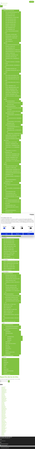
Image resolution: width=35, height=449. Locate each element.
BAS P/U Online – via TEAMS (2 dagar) (9, 266)
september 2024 (4, 400)
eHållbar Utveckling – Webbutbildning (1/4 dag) (12, 135)
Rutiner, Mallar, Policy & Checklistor (11, 343)
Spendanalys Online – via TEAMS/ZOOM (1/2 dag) (14, 133)
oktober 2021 (4, 416)
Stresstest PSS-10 (8, 348)
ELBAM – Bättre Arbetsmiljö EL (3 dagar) (12, 165)
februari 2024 (4, 406)
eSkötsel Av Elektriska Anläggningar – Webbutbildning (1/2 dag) (10, 180)
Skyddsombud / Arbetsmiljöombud (9, 10)
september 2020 (4, 422)
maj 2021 (3, 419)
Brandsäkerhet (6, 198)
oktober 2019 (4, 425)
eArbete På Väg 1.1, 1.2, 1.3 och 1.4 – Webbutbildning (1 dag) (11, 151)
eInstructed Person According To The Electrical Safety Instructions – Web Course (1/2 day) (12, 296)
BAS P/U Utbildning (5, 259)
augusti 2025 (4, 392)
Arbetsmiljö (5, 42)
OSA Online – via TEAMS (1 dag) (10, 53)
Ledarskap (5, 99)
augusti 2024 (4, 401)
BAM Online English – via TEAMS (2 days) (11, 36)
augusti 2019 (4, 426)
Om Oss (5, 367)
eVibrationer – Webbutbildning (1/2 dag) (11, 94)
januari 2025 (3, 397)
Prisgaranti (5, 372)
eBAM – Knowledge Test (7, 307)
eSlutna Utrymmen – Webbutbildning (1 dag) (12, 92)
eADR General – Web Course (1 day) (11, 275)
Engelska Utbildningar (5, 271)
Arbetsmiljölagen (8, 331)
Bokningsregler (6, 362)
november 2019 (4, 424)
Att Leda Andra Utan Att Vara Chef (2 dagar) (13, 102)
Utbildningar (4, 8)
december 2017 (4, 430)
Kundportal (31, 1)
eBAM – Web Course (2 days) (8, 305)
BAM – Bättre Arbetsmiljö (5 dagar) (11, 22)
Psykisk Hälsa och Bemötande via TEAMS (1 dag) (13, 138)
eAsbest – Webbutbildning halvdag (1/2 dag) (12, 87)
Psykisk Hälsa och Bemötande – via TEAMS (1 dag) (13, 196)
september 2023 (4, 409)
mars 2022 (3, 414)
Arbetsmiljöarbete (6, 329)
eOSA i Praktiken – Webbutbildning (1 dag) (12, 54)
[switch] (13, 228)
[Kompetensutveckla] (3, 4)
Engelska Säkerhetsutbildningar (8, 273)
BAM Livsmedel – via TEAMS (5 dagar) (11, 34)
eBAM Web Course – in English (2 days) (11, 37)
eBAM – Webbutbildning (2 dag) (10, 27)
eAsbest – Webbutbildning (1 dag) (11, 85)
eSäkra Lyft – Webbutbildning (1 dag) (11, 235)
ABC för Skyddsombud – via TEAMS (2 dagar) (12, 17)
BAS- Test (7, 350)
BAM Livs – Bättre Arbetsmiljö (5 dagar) (10, 244)
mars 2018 (3, 429)
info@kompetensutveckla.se (4, 443)
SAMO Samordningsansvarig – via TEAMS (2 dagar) (13, 51)
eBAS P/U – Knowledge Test (8, 312)
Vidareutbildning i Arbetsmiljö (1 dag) (11, 68)
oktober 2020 (4, 421)
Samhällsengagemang (7, 374)
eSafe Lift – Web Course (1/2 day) (10, 280)
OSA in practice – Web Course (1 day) (11, 56)
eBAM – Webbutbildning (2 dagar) (9, 254)
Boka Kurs (5, 360)
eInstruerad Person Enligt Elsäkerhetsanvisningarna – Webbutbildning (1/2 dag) (13, 173)
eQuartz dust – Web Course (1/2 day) (11, 287)
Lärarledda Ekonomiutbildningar (10, 124)
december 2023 (4, 408)
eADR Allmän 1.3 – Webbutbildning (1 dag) (12, 143)
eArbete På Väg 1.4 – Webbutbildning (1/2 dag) (12, 153)
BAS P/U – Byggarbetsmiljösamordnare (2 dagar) (11, 263)
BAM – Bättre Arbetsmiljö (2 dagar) (9, 239)
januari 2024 (3, 407)
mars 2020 (3, 423)
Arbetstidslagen (8, 341)
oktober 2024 (4, 399)
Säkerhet (5, 73)
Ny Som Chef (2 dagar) (10, 104)
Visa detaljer (30, 231)
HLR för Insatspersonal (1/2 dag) (10, 191)
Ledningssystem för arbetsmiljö (8, 355)
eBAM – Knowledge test (9, 41)
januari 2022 (3, 415)
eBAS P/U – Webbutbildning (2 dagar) (9, 268)
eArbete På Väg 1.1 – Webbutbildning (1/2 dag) (12, 145)
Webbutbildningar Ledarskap (10, 112)
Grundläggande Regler (10, 336)
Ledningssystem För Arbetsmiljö (8, 370)
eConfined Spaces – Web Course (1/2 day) (12, 288)
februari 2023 (4, 410)
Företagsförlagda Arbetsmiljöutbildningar (12, 328)
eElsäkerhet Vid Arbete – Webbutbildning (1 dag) (13, 169)
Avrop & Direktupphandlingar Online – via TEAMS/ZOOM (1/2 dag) (13, 127)
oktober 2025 (4, 391)
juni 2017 (3, 433)
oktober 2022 (4, 412)
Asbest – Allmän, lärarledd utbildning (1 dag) (12, 75)
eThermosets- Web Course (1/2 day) (11, 285)
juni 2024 (3, 403)
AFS (6, 334)
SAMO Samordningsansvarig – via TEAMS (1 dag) (13, 49)
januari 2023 (3, 411)
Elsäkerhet (5, 164)
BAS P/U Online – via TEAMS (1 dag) (9, 264)
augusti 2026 (4, 386)
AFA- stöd (5, 358)
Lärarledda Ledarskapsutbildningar (11, 106)
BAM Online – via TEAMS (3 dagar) (11, 25)
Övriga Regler (9, 338)
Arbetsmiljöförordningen (9, 333)
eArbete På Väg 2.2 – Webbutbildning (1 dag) (12, 155)
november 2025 (4, 390)
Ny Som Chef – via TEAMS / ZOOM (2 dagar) (13, 111)
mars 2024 (3, 405)
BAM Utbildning (4, 237)
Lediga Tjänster (6, 369)
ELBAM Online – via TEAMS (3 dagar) (11, 167)
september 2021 (4, 417)
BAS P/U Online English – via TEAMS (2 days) (10, 309)
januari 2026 (3, 388)
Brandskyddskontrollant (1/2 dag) (10, 205)
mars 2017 (3, 435)
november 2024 (4, 398)
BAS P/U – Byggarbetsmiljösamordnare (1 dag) (11, 261)
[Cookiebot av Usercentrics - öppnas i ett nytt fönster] (30, 214)
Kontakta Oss (4, 357)
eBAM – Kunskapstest (9, 39)
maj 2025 (3, 393)
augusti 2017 (4, 432)
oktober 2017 (4, 431)
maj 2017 (3, 434)
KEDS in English (8, 346)
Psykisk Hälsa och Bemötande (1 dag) (11, 136)
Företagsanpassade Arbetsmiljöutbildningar (12, 326)
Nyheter (5, 365)
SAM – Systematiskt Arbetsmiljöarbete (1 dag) (12, 12)
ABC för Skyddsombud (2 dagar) (10, 15)
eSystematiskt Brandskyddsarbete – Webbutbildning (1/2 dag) (10, 211)
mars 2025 (3, 395)
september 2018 (4, 427)
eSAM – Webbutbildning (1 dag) (10, 29)
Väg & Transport (6, 140)
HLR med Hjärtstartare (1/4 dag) (10, 193)
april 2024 (3, 404)
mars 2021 (3, 420)
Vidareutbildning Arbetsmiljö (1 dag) (9, 258)
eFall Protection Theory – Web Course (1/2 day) (13, 278)
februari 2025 (4, 396)
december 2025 (4, 389)
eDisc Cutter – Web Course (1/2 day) (11, 276)
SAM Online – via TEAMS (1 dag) (10, 13)
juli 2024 (3, 402)
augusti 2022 (4, 413)
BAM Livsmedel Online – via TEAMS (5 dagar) (10, 251)
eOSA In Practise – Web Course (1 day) (9, 321)
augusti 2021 (4, 418)
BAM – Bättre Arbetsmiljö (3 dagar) (11, 20)
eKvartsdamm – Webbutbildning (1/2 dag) (12, 90)
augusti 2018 (4, 428)
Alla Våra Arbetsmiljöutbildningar (8, 324)
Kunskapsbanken (8, 353)
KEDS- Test (7, 345)
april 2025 (3, 394)
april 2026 (3, 387)
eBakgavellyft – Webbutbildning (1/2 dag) (12, 157)
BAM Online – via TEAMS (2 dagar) (11, 24)
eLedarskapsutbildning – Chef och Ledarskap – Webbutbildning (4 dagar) (14, 122)
